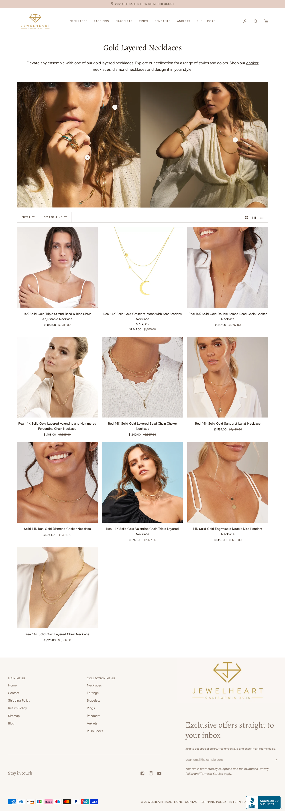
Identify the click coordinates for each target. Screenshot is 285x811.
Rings (91, 708)
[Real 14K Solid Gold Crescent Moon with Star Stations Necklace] (142, 267)
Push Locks (95, 731)
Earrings (93, 693)
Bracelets (93, 700)
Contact (13, 693)
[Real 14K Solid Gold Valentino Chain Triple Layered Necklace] (142, 482)
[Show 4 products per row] (263, 217)
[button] (78, 21)
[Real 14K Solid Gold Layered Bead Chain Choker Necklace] (142, 377)
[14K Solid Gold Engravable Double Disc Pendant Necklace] (227, 482)
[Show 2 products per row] (246, 217)
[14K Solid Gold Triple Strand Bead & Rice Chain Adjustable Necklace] (57, 267)
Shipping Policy (19, 700)
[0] (114, 107)
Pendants (93, 716)
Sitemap (14, 716)
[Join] (271, 759)
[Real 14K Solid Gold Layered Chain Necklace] (57, 587)
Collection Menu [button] (101, 678)
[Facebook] (142, 773)
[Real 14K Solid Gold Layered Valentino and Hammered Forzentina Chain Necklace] (57, 377)
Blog (11, 723)
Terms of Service (211, 773)
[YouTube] (159, 773)
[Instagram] (151, 773)
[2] (235, 139)
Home (12, 685)
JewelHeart (154, 801)
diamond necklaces (129, 69)
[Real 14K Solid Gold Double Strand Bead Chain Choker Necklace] (227, 267)
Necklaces (94, 685)
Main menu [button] (16, 678)
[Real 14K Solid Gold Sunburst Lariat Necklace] (227, 377)
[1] (87, 157)
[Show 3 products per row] (254, 217)
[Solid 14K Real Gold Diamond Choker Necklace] (57, 482)
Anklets (92, 723)
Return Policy (17, 708)
